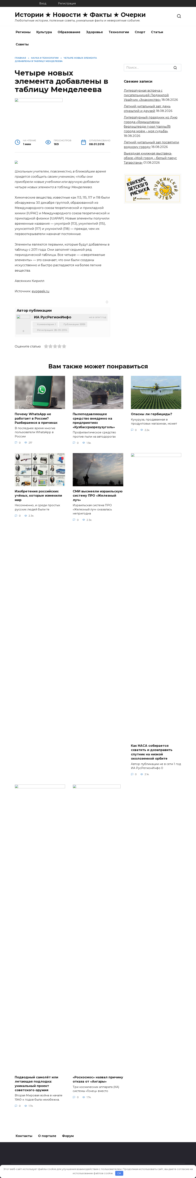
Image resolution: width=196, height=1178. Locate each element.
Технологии (119, 32)
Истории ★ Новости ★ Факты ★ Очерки (80, 14)
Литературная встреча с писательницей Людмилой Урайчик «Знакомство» (146, 95)
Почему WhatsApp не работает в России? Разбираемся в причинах (36, 418)
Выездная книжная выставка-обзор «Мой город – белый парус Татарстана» (150, 158)
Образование (69, 32)
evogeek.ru (40, 291)
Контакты (24, 1136)
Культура (44, 32)
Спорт (140, 32)
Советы (22, 44)
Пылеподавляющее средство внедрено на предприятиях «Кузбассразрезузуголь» (94, 420)
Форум (68, 1136)
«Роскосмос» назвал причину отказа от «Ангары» (98, 1079)
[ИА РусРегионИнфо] (23, 321)
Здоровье (94, 32)
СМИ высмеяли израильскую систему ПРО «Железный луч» (97, 496)
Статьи (157, 32)
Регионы (23, 32)
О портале (47, 1136)
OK (119, 1173)
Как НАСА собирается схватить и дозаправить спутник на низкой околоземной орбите (151, 752)
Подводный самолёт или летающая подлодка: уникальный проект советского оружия (36, 1083)
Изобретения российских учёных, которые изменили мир (38, 496)
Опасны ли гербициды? (151, 414)
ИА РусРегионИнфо (52, 317)
